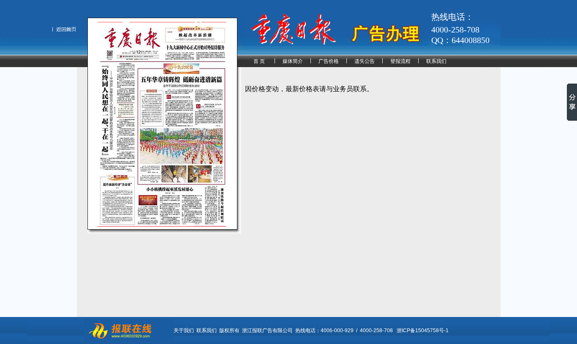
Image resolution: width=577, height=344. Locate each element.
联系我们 (436, 61)
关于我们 (184, 330)
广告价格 (328, 61)
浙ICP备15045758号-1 (423, 330)
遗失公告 (364, 61)
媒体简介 (293, 61)
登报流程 (400, 61)
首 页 (259, 61)
